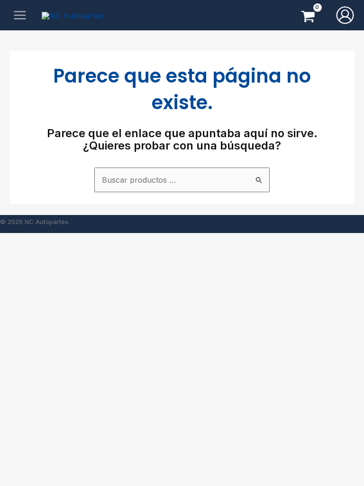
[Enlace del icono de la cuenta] (345, 15)
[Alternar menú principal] (20, 15)
